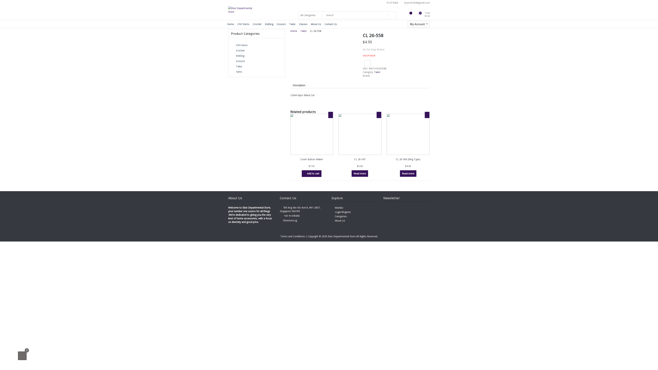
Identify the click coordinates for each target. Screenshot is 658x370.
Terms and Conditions (293, 236)
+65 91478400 (291, 215)
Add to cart (313, 173)
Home (293, 31)
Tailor (239, 66)
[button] (367, 63)
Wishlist (339, 207)
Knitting (240, 55)
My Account (417, 24)
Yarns (239, 71)
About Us (340, 220)
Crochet (240, 50)
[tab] (299, 85)
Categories (341, 216)
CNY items (242, 45)
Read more (360, 173)
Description (299, 85)
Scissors (240, 61)
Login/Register (343, 212)
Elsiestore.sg (290, 220)
